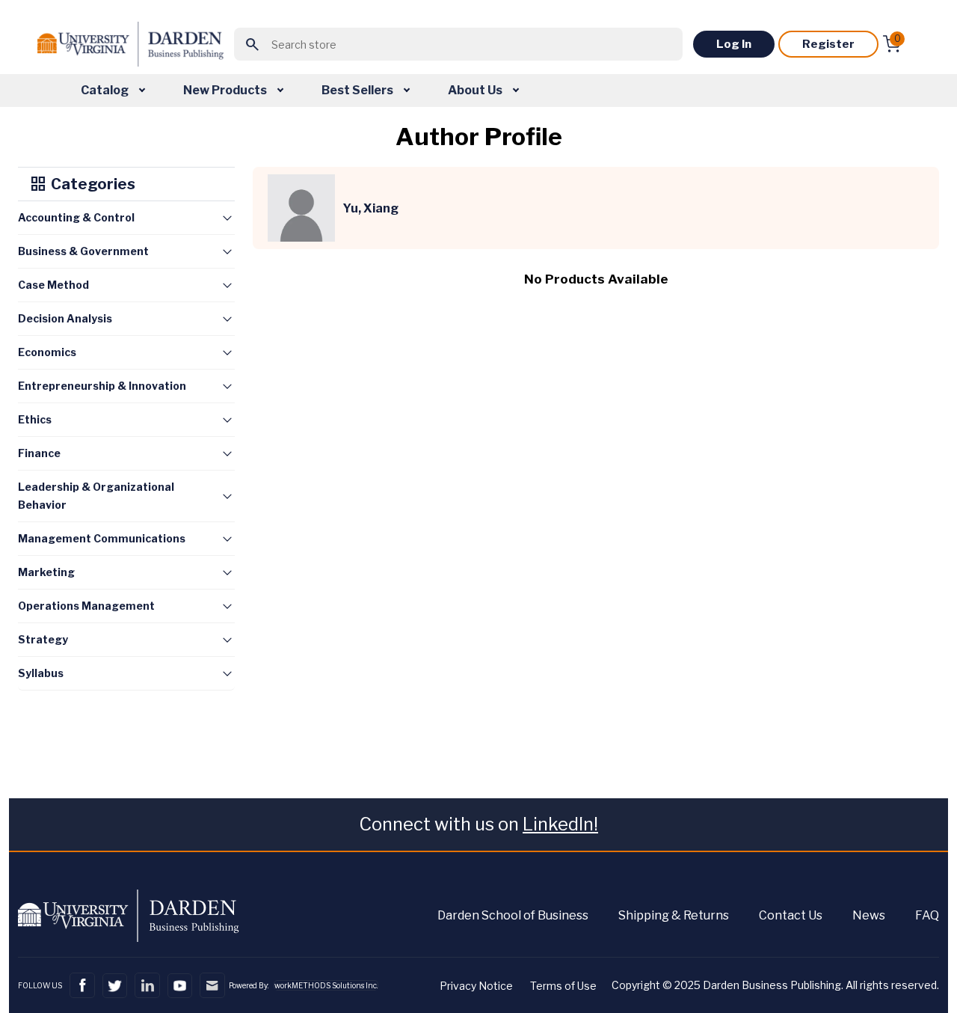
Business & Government (83, 251)
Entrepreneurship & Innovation (102, 385)
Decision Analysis (65, 318)
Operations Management (86, 605)
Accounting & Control (76, 217)
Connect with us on (478, 824)
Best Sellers (358, 90)
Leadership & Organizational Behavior (96, 495)
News (868, 915)
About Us (476, 90)
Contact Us (790, 915)
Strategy (43, 639)
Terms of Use (563, 985)
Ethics (35, 419)
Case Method (53, 284)
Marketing (46, 572)
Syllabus (41, 673)
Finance (39, 453)
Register (828, 44)
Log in (733, 44)
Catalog (106, 90)
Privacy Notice (476, 985)
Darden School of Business (512, 915)
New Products (226, 90)
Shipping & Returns (673, 915)
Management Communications (101, 538)
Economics (47, 352)
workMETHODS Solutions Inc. (326, 985)
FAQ (927, 915)
